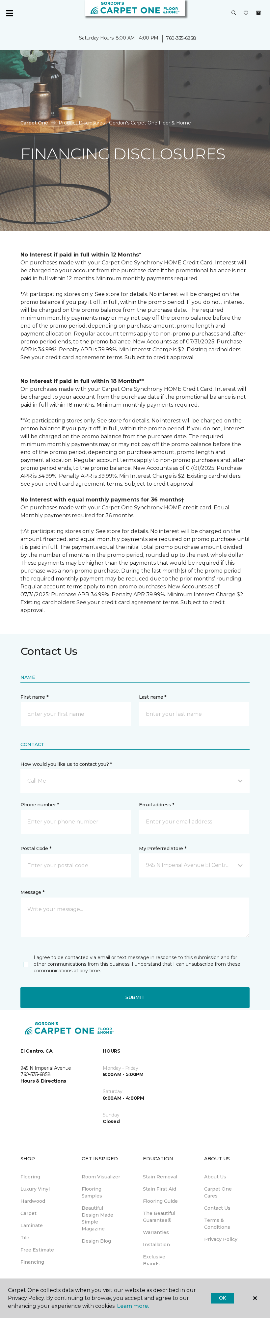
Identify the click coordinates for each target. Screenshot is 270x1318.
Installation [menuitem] (156, 1245)
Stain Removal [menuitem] (160, 1177)
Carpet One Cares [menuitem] (218, 1192)
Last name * (152, 697)
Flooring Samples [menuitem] (92, 1192)
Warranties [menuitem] (156, 1232)
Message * (32, 892)
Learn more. (133, 1306)
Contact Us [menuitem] (217, 1208)
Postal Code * (35, 848)
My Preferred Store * (162, 848)
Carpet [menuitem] (28, 1213)
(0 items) (258, 13)
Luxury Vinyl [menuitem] (35, 1189)
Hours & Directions (43, 1081)
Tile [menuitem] (24, 1238)
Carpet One (34, 123)
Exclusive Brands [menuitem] (154, 1260)
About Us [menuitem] (215, 1177)
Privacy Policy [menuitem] (220, 1239)
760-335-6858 (181, 38)
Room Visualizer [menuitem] (101, 1177)
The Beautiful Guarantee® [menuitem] (159, 1216)
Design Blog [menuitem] (96, 1241)
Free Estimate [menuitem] (37, 1250)
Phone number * (39, 804)
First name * (34, 697)
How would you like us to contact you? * (66, 764)
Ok (222, 1298)
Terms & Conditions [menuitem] (217, 1223)
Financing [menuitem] (32, 1262)
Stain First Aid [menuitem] (159, 1189)
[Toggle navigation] (9, 13)
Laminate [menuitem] (31, 1225)
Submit (135, 997)
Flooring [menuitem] (30, 1177)
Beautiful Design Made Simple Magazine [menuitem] (97, 1218)
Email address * (156, 804)
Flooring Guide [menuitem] (160, 1201)
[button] (234, 13)
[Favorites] (246, 13)
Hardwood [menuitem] (32, 1201)
